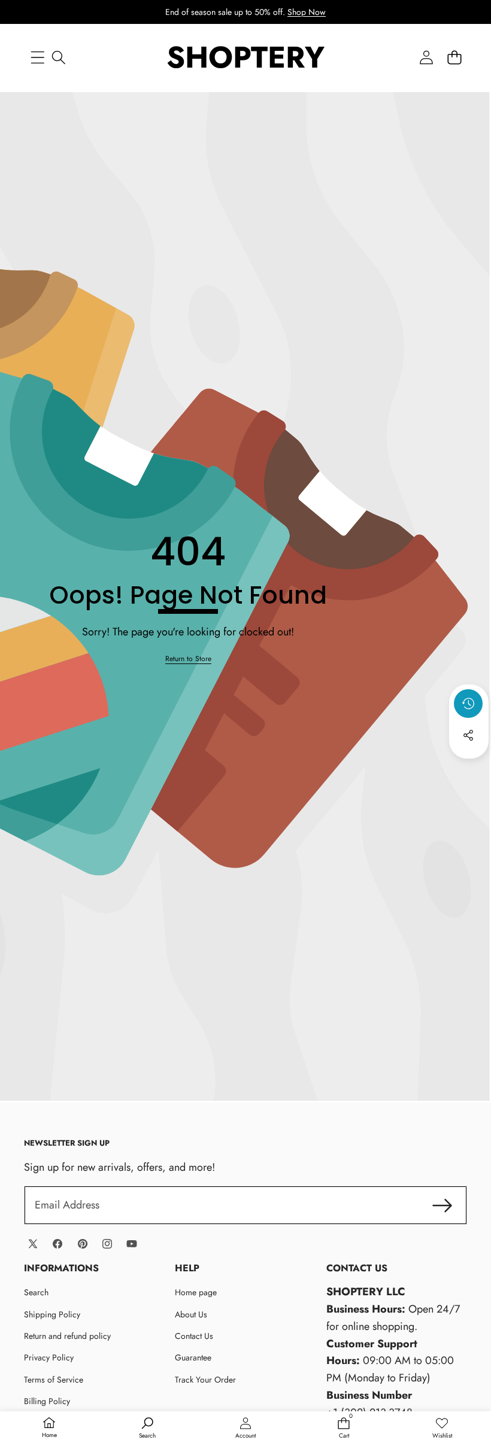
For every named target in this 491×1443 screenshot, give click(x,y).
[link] (188, 659)
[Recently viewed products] (468, 703)
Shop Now (306, 12)
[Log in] (426, 57)
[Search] (58, 57)
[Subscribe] (442, 1205)
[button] (454, 57)
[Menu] (37, 57)
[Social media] (468, 735)
